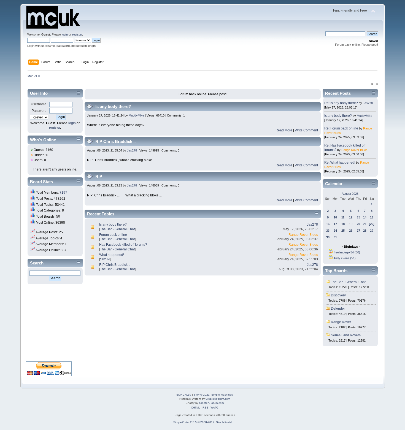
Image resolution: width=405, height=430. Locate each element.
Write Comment (306, 130)
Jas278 (132, 150)
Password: (39, 111)
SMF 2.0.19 (183, 394)
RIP (98, 176)
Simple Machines (222, 394)
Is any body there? (113, 106)
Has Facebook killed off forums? (123, 245)
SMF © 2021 (202, 394)
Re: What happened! (339, 162)
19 (350, 224)
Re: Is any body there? (341, 103)
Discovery (338, 295)
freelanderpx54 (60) (347, 252)
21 (364, 224)
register (77, 34)
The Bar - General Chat (117, 229)
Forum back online (113, 235)
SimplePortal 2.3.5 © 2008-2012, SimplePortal (202, 422)
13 (358, 217)
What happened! (111, 255)
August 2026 (350, 193)
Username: (39, 104)
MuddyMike (136, 115)
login (65, 34)
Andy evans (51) (344, 258)
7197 (63, 192)
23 (328, 230)
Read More (284, 130)
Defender (338, 308)
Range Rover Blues (303, 235)
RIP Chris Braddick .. (115, 141)
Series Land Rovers (346, 335)
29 (371, 230)
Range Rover (341, 322)
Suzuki (105, 259)
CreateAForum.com (218, 398)
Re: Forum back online (341, 128)
